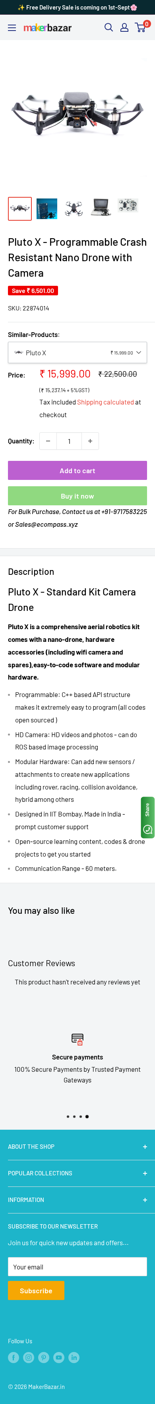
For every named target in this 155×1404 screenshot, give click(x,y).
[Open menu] (12, 28)
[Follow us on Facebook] (13, 1357)
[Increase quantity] (90, 441)
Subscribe (36, 1290)
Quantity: (21, 441)
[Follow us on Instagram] (28, 1357)
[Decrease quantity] (48, 441)
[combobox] (77, 352)
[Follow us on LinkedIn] (73, 1357)
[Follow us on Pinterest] (43, 1357)
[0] (140, 27)
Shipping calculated (105, 402)
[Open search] (109, 27)
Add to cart (77, 470)
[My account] (124, 27)
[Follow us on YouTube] (58, 1357)
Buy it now (77, 495)
